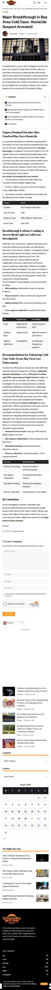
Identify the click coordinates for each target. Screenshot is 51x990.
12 (19, 812)
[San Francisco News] (11, 2)
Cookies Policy (15, 986)
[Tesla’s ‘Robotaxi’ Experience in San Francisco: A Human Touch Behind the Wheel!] (42, 858)
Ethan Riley (14, 33)
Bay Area (16, 531)
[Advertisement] (25, 657)
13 (25, 812)
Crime (20, 746)
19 (19, 818)
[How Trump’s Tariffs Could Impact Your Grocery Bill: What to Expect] (42, 873)
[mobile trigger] (4, 2)
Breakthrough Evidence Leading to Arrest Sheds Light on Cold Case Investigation (24, 111)
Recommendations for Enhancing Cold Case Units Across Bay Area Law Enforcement (24, 118)
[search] (34, 3)
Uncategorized (25, 975)
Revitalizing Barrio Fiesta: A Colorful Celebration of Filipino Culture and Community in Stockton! (30, 729)
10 (6, 812)
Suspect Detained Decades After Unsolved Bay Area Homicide (23, 104)
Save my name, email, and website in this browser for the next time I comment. (26, 595)
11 (12, 812)
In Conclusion (11, 124)
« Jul (4, 839)
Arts (20, 735)
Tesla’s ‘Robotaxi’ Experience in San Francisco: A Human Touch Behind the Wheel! (16, 858)
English (9, 623)
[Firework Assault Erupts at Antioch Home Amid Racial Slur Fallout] (9, 743)
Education (25, 963)
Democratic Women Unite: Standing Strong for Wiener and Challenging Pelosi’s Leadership (32, 703)
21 (32, 818)
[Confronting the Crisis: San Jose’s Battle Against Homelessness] (42, 885)
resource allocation (29, 403)
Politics (21, 694)
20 (25, 818)
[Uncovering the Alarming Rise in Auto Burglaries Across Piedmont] (9, 717)
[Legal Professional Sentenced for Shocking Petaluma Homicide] (42, 898)
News (6, 12)
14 (32, 812)
